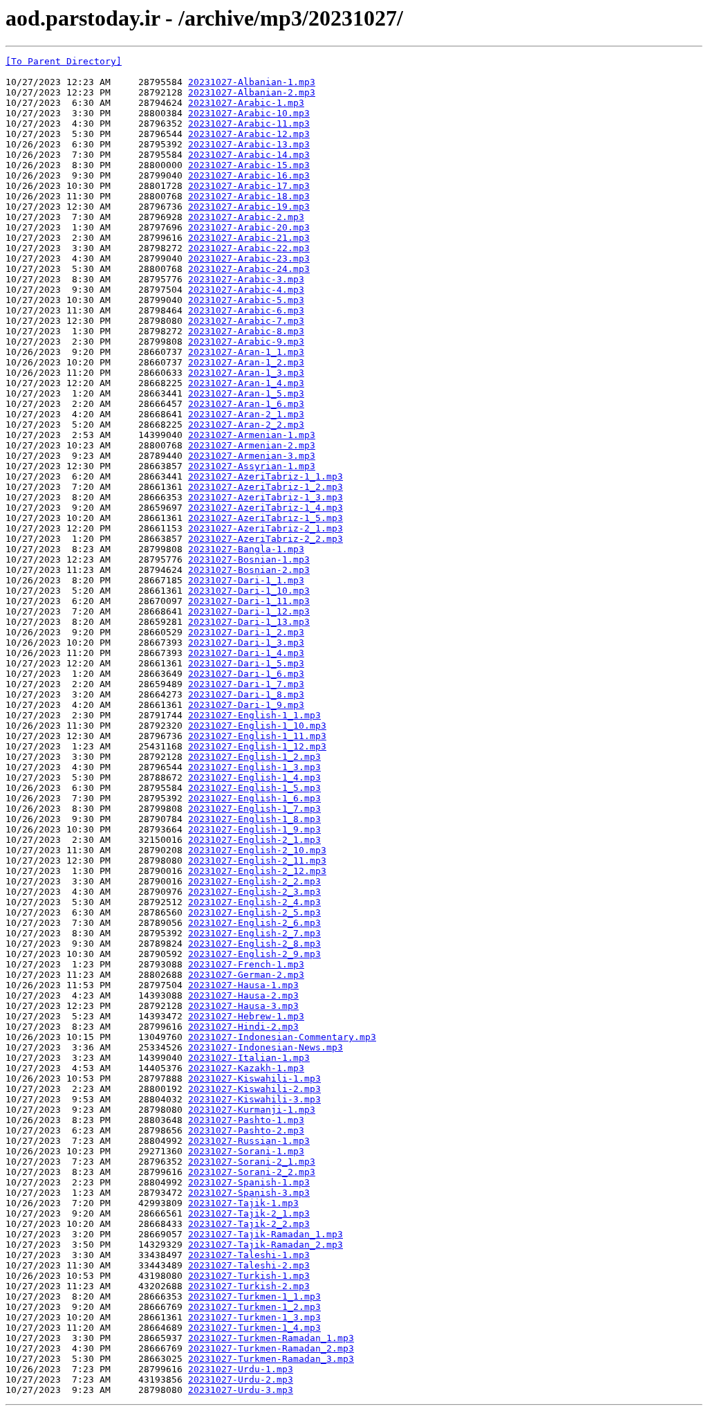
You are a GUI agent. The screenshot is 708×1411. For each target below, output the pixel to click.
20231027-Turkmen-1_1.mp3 (254, 1296)
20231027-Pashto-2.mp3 (246, 1130)
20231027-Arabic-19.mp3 (249, 206)
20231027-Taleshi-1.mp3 (249, 1255)
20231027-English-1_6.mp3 (254, 798)
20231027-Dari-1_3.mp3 (246, 642)
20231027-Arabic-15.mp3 (249, 165)
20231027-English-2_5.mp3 (254, 912)
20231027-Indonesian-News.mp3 (265, 1047)
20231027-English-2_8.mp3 (254, 943)
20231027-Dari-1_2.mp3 (246, 632)
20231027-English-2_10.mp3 (257, 850)
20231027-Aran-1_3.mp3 (246, 372)
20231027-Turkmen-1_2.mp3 (254, 1307)
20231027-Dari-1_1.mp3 (246, 580)
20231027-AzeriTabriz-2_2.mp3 (265, 539)
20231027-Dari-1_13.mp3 (249, 622)
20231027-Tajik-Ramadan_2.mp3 (265, 1244)
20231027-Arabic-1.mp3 (246, 103)
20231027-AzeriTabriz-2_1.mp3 (265, 528)
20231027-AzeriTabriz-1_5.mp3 (265, 518)
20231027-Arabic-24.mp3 (249, 269)
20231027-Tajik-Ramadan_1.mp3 (265, 1234)
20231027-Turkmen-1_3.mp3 (254, 1317)
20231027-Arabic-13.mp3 (249, 144)
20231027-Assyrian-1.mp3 (251, 466)
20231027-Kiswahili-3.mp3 (254, 1099)
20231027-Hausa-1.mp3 (243, 985)
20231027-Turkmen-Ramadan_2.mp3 (271, 1348)
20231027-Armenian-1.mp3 (251, 435)
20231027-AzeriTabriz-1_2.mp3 (265, 487)
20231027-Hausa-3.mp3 (243, 1006)
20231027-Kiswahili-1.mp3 (254, 1078)
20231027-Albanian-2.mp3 (251, 92)
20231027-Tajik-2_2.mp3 (249, 1224)
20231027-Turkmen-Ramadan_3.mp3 (271, 1359)
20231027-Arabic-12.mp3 (249, 134)
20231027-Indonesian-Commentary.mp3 (282, 1037)
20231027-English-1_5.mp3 (254, 788)
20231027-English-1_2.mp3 (254, 757)
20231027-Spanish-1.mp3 (249, 1182)
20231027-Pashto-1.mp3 (246, 1120)
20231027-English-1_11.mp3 (257, 736)
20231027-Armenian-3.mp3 (251, 455)
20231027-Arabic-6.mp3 (246, 310)
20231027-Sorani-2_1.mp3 (251, 1161)
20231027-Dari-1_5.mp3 (246, 663)
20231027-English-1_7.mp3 (254, 808)
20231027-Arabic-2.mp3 (246, 217)
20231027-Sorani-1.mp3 (246, 1151)
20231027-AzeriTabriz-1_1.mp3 (265, 476)
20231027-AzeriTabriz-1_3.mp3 (265, 497)
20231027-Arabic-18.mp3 (249, 196)
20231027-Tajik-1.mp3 (243, 1203)
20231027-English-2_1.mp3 (254, 840)
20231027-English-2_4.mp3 (254, 902)
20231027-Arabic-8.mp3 (246, 331)
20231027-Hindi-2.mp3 (243, 1026)
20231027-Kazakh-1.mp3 (246, 1068)
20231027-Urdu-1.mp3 (240, 1369)
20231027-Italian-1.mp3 (249, 1058)
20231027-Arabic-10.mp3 (249, 113)
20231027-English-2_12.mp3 (257, 871)
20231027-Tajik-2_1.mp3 (249, 1213)
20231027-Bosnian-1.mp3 (249, 559)
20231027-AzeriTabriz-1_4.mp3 (265, 507)
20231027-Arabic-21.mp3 (249, 238)
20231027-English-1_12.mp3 (257, 746)
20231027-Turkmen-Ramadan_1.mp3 (271, 1338)
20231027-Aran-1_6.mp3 (246, 404)
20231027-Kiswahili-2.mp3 (254, 1089)
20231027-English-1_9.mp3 (254, 829)
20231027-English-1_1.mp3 (254, 715)
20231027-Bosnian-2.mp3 (249, 570)
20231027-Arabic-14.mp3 (249, 154)
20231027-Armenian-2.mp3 (251, 445)
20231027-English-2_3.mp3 (254, 891)
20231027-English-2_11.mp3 (257, 860)
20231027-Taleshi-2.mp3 (249, 1265)
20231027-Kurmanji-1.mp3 (251, 1109)
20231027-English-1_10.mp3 (257, 725)
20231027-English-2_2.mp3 (254, 881)
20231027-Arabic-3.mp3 (246, 279)
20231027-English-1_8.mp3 (254, 819)
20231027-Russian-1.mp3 (249, 1141)
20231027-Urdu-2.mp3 (240, 1379)
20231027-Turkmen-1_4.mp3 (254, 1327)
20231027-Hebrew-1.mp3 (246, 1016)
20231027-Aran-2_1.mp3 (246, 414)
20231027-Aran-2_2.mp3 (246, 424)
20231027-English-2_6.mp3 (254, 923)
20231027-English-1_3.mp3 (254, 767)
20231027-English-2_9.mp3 (254, 954)
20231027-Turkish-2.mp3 (249, 1286)
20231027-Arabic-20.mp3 (249, 227)
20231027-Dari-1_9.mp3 (246, 705)
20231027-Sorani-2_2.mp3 (251, 1172)
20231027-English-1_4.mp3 (254, 777)
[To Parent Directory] (64, 61)
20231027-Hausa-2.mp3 (243, 995)
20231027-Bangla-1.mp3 (246, 549)
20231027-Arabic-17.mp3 (249, 186)
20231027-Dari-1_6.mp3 (246, 673)
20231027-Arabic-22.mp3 (249, 248)
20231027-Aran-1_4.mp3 (246, 383)
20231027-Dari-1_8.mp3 (246, 694)
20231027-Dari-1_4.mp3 (246, 653)
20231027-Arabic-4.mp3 (246, 289)
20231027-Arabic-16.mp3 (249, 175)
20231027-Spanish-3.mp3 (249, 1192)
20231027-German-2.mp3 (246, 975)
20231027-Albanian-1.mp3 (251, 82)
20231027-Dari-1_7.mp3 (246, 684)
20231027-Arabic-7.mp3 (246, 321)
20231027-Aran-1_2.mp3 (246, 362)
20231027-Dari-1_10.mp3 (249, 590)
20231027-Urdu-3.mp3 (240, 1390)
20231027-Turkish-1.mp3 (249, 1276)
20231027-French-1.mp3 (246, 964)
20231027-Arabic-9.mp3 (246, 341)
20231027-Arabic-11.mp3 (249, 123)
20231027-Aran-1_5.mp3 (246, 393)
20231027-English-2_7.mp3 (254, 933)
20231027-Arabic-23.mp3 (249, 258)
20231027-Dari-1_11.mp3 (249, 601)
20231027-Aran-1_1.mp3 (246, 352)
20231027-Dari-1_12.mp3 (249, 611)
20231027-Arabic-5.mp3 (246, 300)
